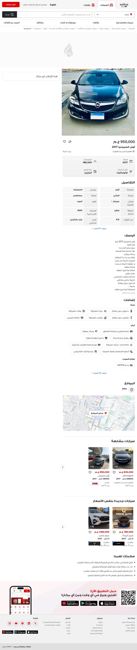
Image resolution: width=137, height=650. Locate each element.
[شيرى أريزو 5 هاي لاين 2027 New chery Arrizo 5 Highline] (123, 526)
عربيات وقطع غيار (124, 22)
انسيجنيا (37, 28)
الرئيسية (131, 28)
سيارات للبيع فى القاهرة (87, 28)
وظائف (40, 22)
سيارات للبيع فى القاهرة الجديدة (62, 28)
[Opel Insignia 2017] (123, 467)
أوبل (44, 28)
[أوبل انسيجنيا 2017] (99, 467)
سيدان (116, 201)
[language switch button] (53, 4)
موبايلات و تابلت (68, 22)
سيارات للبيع (104, 28)
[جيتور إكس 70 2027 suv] (99, 526)
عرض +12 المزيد (99, 373)
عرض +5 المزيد (100, 228)
